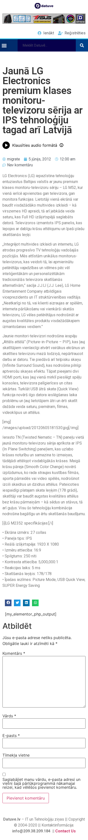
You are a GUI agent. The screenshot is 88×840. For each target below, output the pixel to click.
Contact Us (65, 831)
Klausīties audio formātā (34, 145)
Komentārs (13, 653)
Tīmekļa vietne (16, 755)
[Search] (82, 45)
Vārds (9, 716)
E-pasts (11, 735)
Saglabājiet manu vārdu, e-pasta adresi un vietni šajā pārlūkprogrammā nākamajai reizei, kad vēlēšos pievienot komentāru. (41, 783)
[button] (4, 45)
